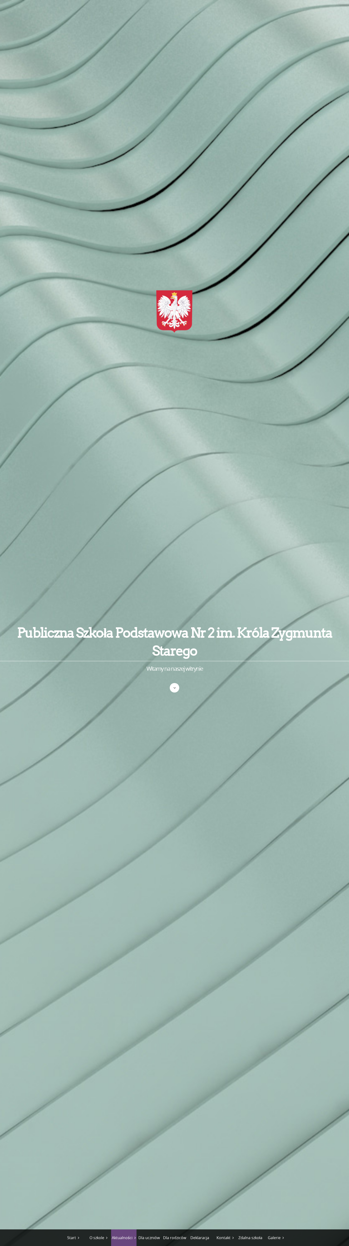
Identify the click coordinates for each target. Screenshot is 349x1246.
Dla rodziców (174, 1237)
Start (71, 1237)
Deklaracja (199, 1237)
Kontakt (224, 1237)
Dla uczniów (149, 1237)
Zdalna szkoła (250, 1237)
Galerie (274, 1237)
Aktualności (122, 1237)
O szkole (97, 1237)
